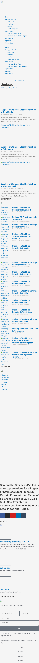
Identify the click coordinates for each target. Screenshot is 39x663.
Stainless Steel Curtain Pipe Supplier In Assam (24, 320)
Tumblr (4, 382)
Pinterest (4, 389)
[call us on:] (5, 560)
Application (9, 38)
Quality (9, 26)
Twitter (3, 384)
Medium (5, 387)
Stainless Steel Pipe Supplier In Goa (21, 282)
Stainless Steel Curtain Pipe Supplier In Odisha (24, 226)
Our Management (13, 29)
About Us (10, 22)
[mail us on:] (5, 581)
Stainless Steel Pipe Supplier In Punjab (21, 247)
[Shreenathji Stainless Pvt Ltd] (5, 534)
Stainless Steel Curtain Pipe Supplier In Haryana (24, 263)
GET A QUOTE (19, 80)
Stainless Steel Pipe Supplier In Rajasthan (21, 273)
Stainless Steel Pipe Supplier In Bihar (21, 301)
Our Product (9, 31)
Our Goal (10, 24)
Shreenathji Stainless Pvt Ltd (14, 541)
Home (7, 17)
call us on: (5, 568)
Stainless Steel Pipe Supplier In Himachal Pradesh (21, 236)
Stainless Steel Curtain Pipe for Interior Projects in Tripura (24, 354)
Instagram (5, 377)
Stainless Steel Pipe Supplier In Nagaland (21, 209)
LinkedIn (5, 380)
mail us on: (5, 589)
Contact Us (9, 43)
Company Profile (10, 19)
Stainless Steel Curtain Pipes (17, 36)
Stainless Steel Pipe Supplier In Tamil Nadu (22, 311)
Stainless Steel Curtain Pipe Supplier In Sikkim (24, 292)
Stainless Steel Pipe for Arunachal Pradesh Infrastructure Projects (22, 340)
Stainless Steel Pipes (14, 33)
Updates (8, 40)
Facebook (5, 375)
